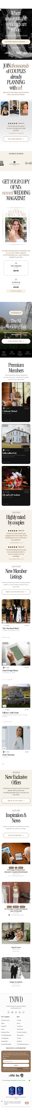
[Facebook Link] (12, 1012)
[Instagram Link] (8, 1012)
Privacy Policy (20, 1068)
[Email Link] (23, 1012)
